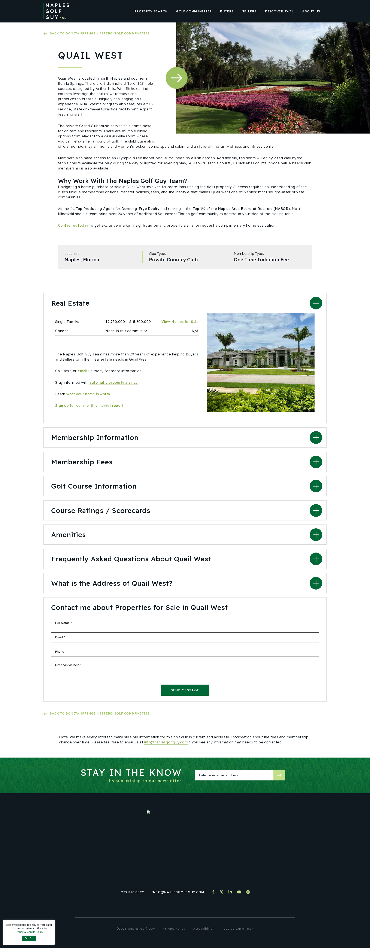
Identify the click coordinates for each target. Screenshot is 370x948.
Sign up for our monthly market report (89, 405)
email (82, 371)
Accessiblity (202, 928)
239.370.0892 (132, 892)
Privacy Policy (174, 928)
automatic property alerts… (114, 382)
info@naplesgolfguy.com (166, 742)
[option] (261, 362)
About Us (311, 11)
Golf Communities (194, 11)
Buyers (227, 11)
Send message (185, 690)
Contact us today (73, 225)
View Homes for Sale (180, 321)
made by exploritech (237, 928)
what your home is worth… (89, 394)
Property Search (150, 11)
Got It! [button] (29, 938)
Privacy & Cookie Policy (29, 931)
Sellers (249, 11)
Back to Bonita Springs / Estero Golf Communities (99, 33)
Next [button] (177, 78)
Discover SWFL (279, 11)
